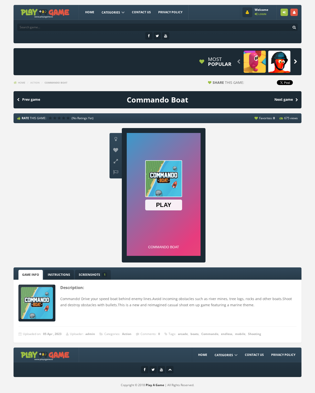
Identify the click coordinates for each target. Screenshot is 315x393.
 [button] (115, 172)
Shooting (254, 334)
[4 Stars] (64, 117)
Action (35, 82)
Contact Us (141, 12)
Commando (209, 334)
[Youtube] (165, 36)
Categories (111, 12)
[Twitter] (157, 36)
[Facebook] (149, 36)
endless (226, 334)
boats (194, 334)
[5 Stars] (68, 117)
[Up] (169, 369)
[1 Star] (51, 117)
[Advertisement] (105, 62)
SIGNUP (294, 12)
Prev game (31, 99)
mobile (240, 334)
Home (89, 12)
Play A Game (155, 385)
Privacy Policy (170, 12)
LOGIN (284, 12)
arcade (183, 334)
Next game (283, 99)
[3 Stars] (60, 117)
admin (90, 334)
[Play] (255, 62)
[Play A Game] (45, 13)
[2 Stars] (55, 117)
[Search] (294, 27)
